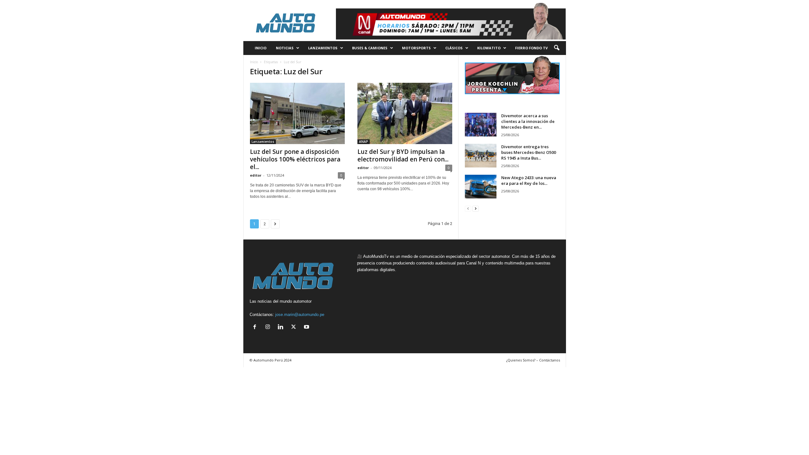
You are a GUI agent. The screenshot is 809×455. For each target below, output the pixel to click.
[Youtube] (307, 327)
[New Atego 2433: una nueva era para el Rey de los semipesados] (480, 186)
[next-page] (475, 208)
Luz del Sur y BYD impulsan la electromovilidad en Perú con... (402, 155)
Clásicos (454, 48)
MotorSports (416, 48)
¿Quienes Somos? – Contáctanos (533, 360)
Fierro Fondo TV (531, 48)
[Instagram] (269, 327)
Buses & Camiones (369, 48)
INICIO (260, 48)
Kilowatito (489, 48)
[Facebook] (256, 327)
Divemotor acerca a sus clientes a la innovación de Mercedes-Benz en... (528, 121)
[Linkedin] (282, 327)
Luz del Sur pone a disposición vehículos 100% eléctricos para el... (295, 159)
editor (255, 175)
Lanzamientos (323, 48)
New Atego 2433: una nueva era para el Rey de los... (528, 180)
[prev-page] (468, 208)
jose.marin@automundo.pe (299, 314)
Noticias (285, 48)
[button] (556, 48)
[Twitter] (295, 327)
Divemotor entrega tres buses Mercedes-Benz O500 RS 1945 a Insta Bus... (528, 152)
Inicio (254, 62)
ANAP (363, 141)
